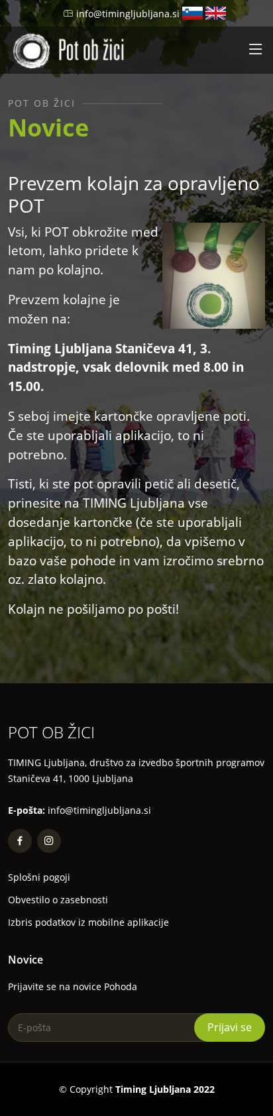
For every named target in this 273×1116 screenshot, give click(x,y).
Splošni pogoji (39, 877)
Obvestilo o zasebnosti (58, 900)
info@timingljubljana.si (128, 13)
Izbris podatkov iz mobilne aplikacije (88, 922)
